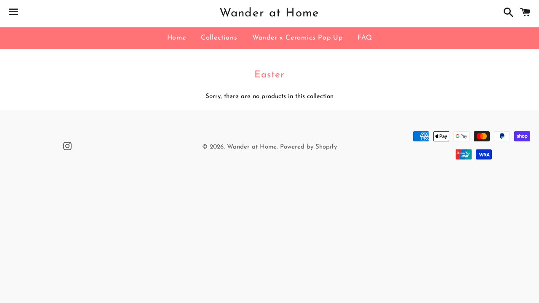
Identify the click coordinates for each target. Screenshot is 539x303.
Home (176, 38)
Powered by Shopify (308, 147)
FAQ (365, 38)
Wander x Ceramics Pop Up (297, 38)
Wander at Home (269, 13)
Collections (219, 38)
